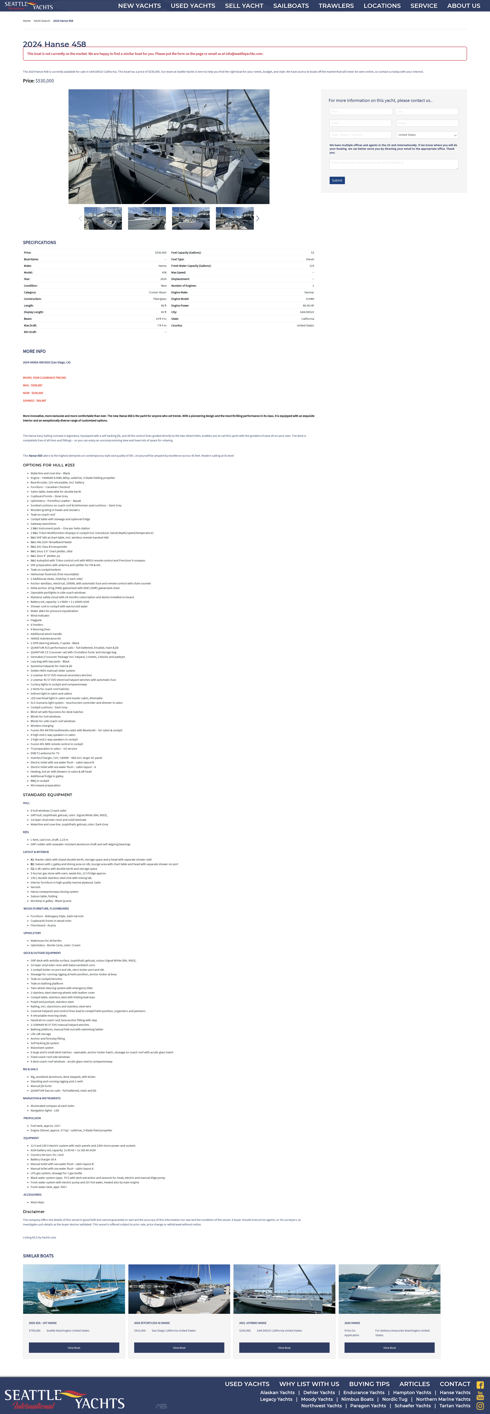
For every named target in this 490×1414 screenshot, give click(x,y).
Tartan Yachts (454, 1405)
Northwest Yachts (321, 1405)
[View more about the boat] (390, 1289)
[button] (257, 218)
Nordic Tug (395, 1399)
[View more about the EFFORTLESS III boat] (179, 1289)
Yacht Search (42, 21)
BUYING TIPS (369, 1384)
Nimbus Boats (357, 1399)
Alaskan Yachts (277, 1392)
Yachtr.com (49, 1237)
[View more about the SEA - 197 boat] (74, 1289)
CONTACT (455, 1384)
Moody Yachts (317, 1399)
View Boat (74, 1348)
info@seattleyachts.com (244, 53)
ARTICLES (414, 1384)
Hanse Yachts (455, 1392)
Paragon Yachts (368, 1405)
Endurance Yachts (364, 1392)
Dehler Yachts (319, 1392)
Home (27, 21)
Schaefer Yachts (413, 1405)
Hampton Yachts (412, 1392)
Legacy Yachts (276, 1399)
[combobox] (427, 134)
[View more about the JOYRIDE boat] (284, 1289)
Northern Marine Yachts (443, 1399)
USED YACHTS (247, 1384)
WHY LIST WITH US (309, 1384)
